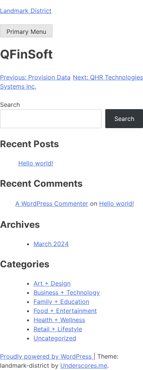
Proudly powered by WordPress (46, 356)
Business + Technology (67, 292)
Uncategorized (55, 338)
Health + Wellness (59, 320)
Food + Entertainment (65, 310)
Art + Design (52, 283)
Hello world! (35, 163)
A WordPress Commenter (51, 203)
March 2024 (51, 244)
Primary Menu (26, 31)
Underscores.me (83, 365)
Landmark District (25, 10)
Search (10, 104)
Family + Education (61, 301)
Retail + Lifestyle (58, 329)
